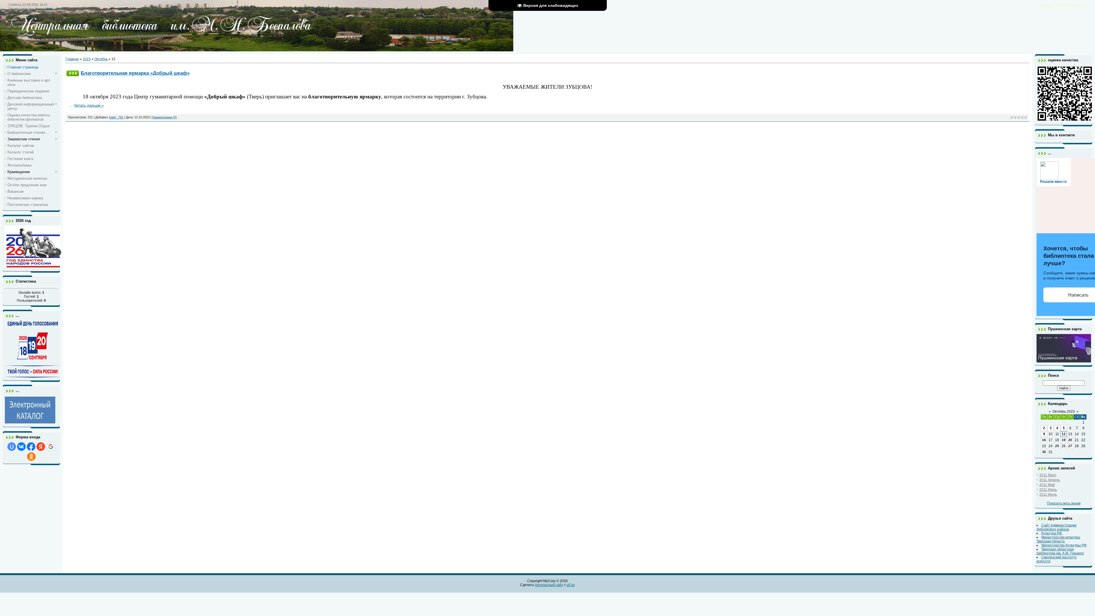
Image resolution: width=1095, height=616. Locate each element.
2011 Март (1048, 475)
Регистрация (1065, 5)
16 (1044, 440)
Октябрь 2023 (1064, 412)
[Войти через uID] (11, 446)
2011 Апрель (1049, 480)
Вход (1082, 5)
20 (1070, 440)
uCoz (571, 585)
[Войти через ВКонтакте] (21, 446)
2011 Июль (1048, 495)
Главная (1046, 5)
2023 (87, 59)
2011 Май (1047, 485)
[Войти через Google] (50, 446)
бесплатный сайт (549, 585)
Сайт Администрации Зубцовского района (1056, 527)
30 (1044, 452)
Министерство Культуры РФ (1063, 545)
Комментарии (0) (164, 117)
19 (1064, 440)
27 (1070, 446)
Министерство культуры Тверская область (1058, 539)
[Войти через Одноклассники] (31, 456)
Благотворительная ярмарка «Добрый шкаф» (135, 73)
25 (1057, 446)
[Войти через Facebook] (31, 446)
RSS (49, 9)
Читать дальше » (89, 105)
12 (1064, 434)
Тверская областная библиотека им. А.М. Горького (1060, 551)
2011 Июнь (1048, 490)
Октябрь (101, 59)
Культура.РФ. (1051, 533)
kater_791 (116, 117)
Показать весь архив (1063, 503)
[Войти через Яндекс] (40, 446)
